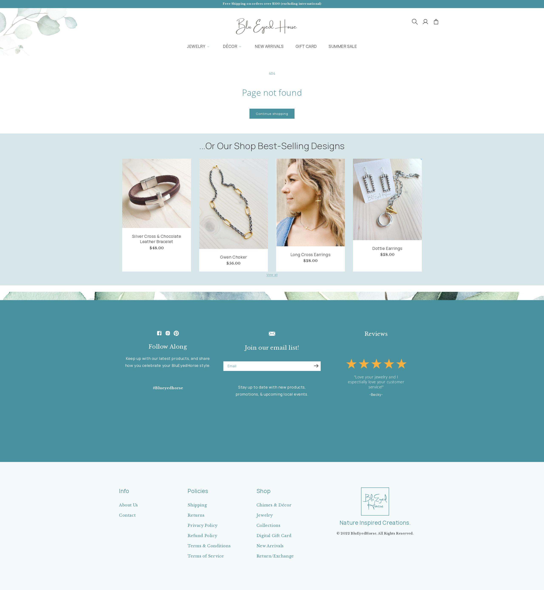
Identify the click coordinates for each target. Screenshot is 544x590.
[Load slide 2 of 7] (362, 427)
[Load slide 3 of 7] (366, 427)
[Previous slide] (351, 426)
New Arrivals (270, 546)
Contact (127, 515)
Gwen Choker (233, 257)
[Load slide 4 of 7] (371, 427)
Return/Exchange (275, 556)
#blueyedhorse (168, 388)
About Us (128, 505)
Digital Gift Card (274, 536)
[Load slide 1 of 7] (358, 427)
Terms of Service (206, 556)
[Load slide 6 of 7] (379, 427)
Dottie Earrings (387, 248)
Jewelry (264, 515)
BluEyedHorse (363, 533)
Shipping (197, 505)
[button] (414, 21)
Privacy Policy (202, 525)
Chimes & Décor (274, 505)
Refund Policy (202, 536)
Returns (196, 515)
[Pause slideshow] (401, 426)
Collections (268, 525)
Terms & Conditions (209, 546)
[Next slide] (390, 426)
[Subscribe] (316, 366)
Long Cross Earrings (310, 254)
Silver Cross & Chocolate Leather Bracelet (156, 239)
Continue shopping (272, 113)
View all (272, 275)
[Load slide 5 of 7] (375, 427)
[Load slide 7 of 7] (383, 427)
